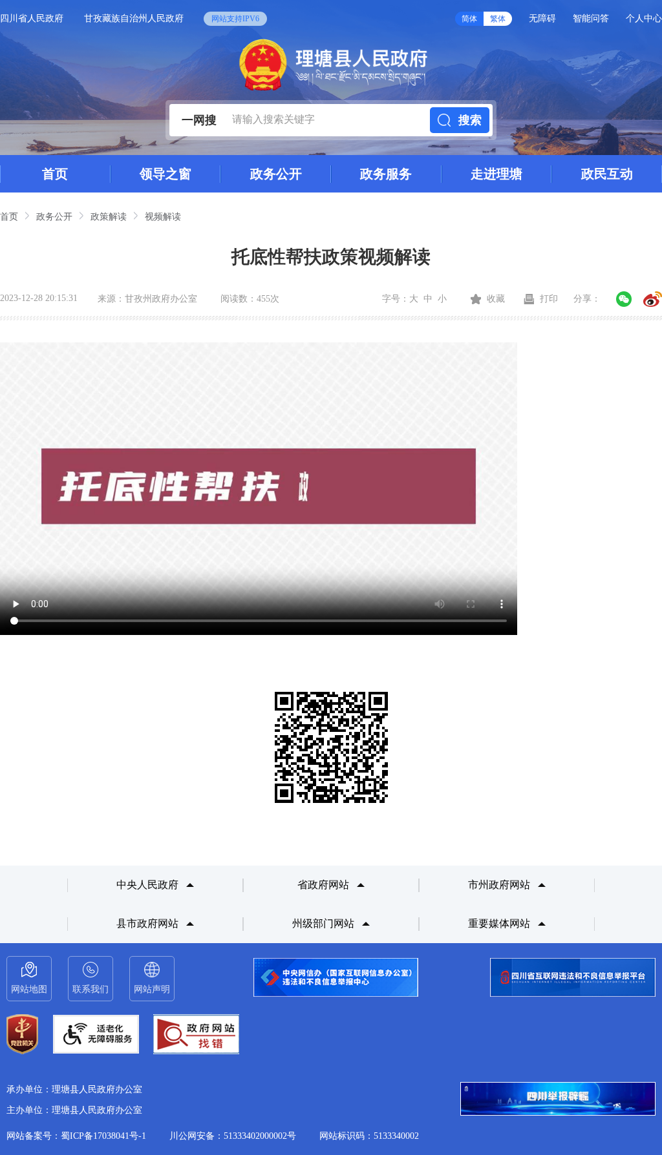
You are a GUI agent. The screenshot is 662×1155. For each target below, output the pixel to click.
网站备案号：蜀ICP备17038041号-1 (76, 1136)
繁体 (498, 18)
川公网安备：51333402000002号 (232, 1136)
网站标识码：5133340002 (369, 1136)
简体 (469, 18)
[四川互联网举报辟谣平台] (558, 1100)
